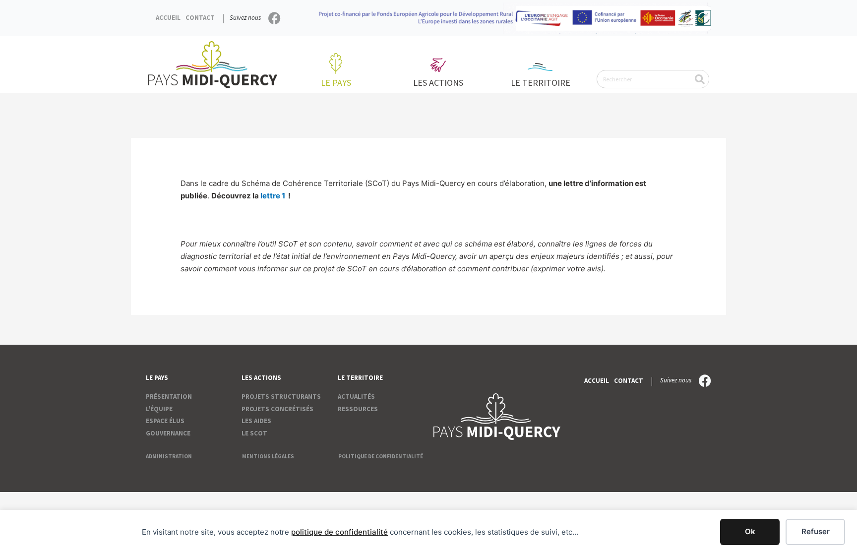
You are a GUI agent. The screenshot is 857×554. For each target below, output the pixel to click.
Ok (750, 531)
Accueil (168, 17)
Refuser (815, 531)
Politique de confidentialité (380, 456)
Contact (200, 17)
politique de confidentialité (339, 532)
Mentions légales (268, 456)
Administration (169, 456)
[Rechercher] (699, 79)
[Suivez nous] (274, 18)
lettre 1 (272, 195)
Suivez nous (245, 17)
